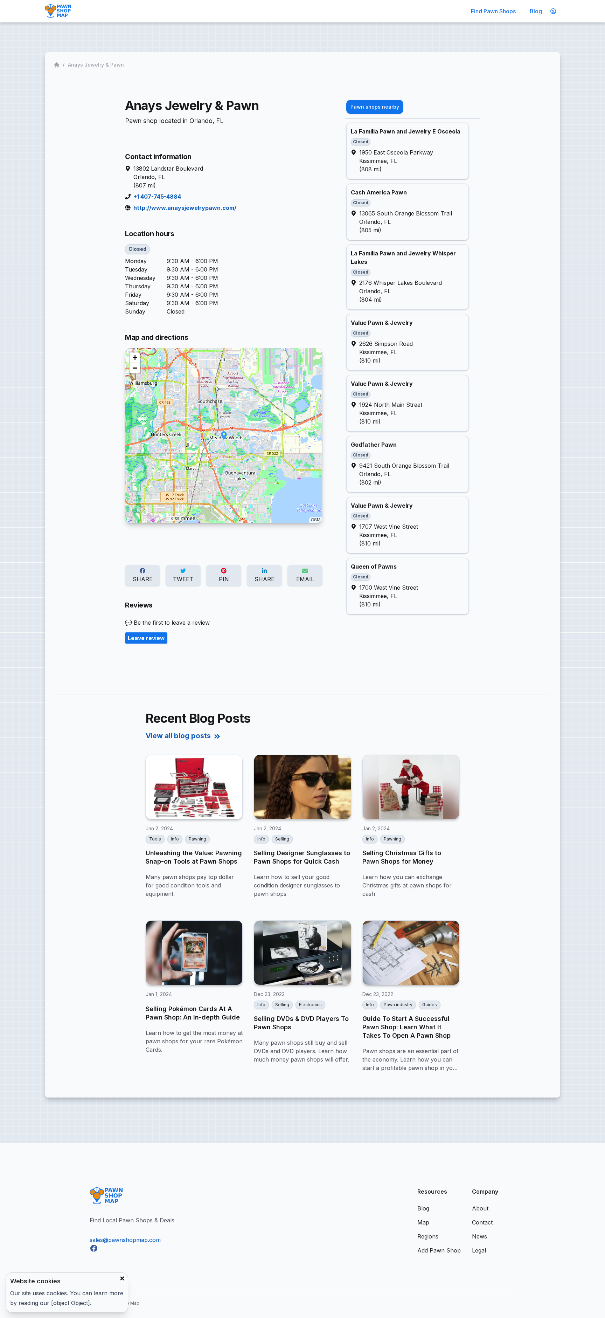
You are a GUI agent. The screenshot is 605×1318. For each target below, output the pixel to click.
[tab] (374, 107)
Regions (427, 1236)
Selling (282, 839)
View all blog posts (178, 736)
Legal (479, 1250)
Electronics (310, 1004)
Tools (155, 839)
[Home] (57, 65)
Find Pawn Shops (493, 11)
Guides (429, 1004)
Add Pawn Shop (439, 1250)
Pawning (197, 839)
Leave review (146, 637)
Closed (137, 249)
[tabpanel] (412, 369)
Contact (482, 1222)
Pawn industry (398, 1004)
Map (423, 1222)
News (479, 1236)
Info (175, 839)
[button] (224, 435)
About (480, 1208)
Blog (536, 11)
